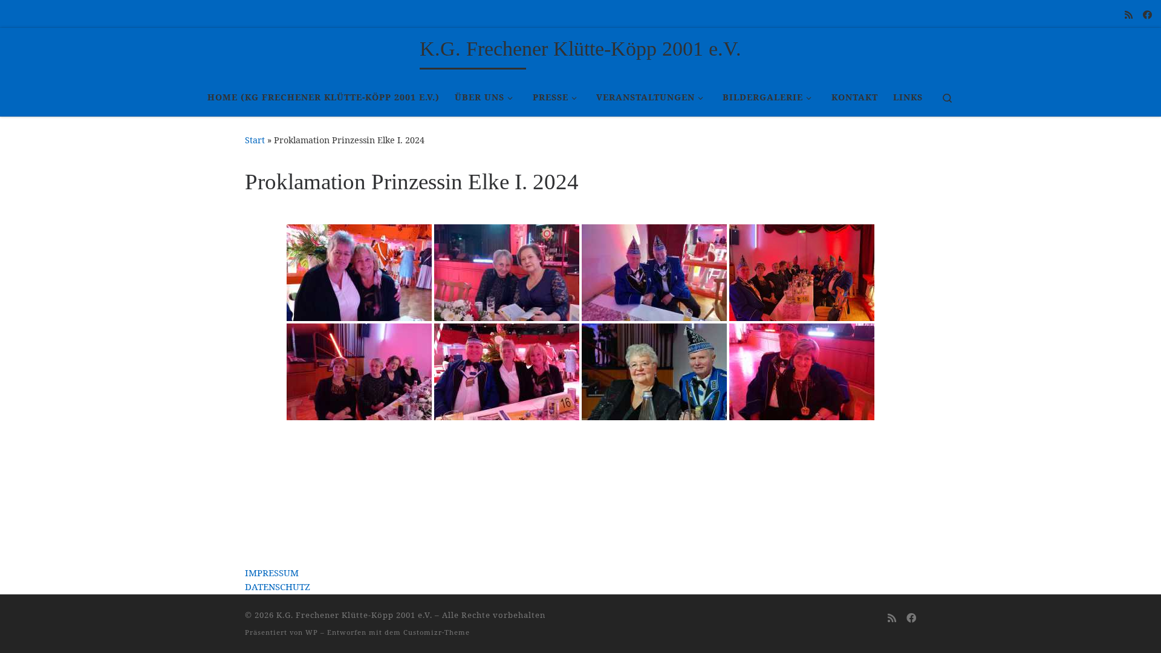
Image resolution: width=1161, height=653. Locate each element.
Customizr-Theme (436, 632)
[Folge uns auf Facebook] (1147, 15)
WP (311, 632)
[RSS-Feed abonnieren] (1129, 15)
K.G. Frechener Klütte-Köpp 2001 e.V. (354, 614)
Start (255, 140)
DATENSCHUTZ (277, 586)
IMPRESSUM (272, 573)
